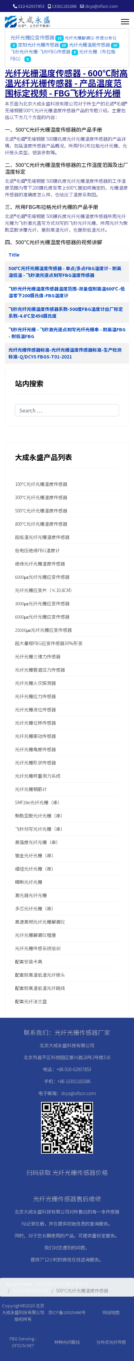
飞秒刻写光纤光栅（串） (40, 829)
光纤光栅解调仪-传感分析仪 (91, 38)
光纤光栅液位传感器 (35, 709)
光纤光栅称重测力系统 (37, 776)
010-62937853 (31, 6)
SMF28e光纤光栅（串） (38, 802)
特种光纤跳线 (67, 1342)
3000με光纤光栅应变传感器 (42, 603)
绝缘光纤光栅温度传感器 (40, 563)
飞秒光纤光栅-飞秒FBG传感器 (40, 51)
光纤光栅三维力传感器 (37, 656)
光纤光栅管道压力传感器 (40, 669)
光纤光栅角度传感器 (35, 749)
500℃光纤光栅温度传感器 (41, 510)
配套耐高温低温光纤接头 (40, 974)
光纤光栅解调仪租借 (35, 935)
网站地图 (110, 1312)
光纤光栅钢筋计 (31, 789)
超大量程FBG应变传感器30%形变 (49, 643)
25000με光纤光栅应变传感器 (43, 630)
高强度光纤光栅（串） (37, 842)
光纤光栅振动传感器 (35, 736)
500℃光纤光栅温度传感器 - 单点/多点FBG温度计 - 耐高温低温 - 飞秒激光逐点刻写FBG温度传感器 (64, 271)
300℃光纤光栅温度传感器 (41, 497)
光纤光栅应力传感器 (35, 696)
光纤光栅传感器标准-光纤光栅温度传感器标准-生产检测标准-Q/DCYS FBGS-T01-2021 (65, 353)
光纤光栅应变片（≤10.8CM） (44, 590)
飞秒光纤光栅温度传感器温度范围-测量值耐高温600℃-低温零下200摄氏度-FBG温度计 (66, 292)
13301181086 (64, 6)
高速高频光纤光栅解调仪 (40, 921)
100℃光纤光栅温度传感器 (41, 484)
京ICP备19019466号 (67, 1312)
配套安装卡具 (28, 961)
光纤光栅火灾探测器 (35, 683)
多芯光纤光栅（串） (35, 908)
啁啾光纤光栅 (28, 882)
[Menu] (125, 21)
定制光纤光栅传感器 (38, 44)
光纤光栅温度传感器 (89, 44)
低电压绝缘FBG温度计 (37, 550)
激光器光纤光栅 (31, 895)
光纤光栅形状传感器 (35, 762)
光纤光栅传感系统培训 (37, 948)
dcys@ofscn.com (101, 6)
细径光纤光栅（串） (35, 868)
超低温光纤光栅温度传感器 (42, 537)
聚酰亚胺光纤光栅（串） (40, 815)
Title (14, 254)
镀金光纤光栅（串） (35, 855)
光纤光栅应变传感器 (32, 37)
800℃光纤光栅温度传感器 (41, 524)
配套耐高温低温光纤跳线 (40, 988)
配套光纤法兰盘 (31, 1001)
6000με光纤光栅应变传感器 (42, 577)
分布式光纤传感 (111, 1342)
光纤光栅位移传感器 (35, 722)
